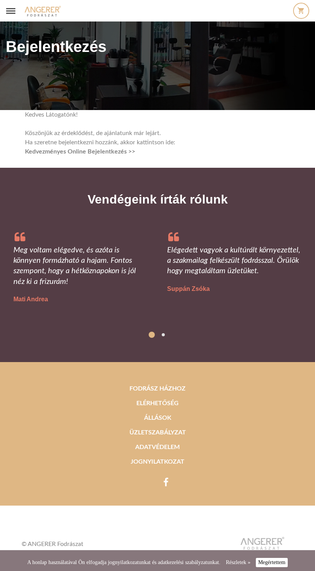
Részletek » (238, 562)
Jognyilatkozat (157, 462)
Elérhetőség (157, 403)
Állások (157, 418)
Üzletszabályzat (157, 432)
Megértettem (271, 562)
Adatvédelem (157, 447)
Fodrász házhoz (157, 389)
